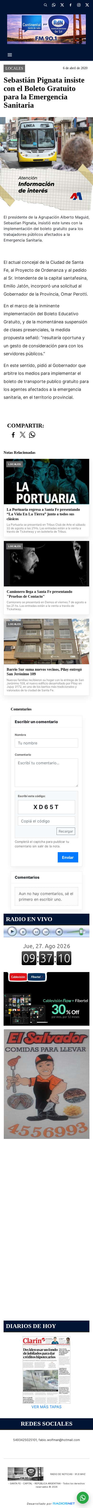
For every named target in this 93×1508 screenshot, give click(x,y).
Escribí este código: (32, 796)
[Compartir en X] (22, 435)
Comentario (23, 754)
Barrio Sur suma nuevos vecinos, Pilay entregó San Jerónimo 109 (44, 671)
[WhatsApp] (54, 5)
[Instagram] (79, 5)
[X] (62, 5)
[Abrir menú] (10, 55)
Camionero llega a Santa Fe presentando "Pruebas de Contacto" (39, 594)
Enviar (68, 857)
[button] (45, 5)
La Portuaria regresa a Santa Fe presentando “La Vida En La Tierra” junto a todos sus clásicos (43, 514)
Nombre (20, 735)
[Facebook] (70, 5)
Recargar (66, 831)
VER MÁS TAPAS (46, 1406)
